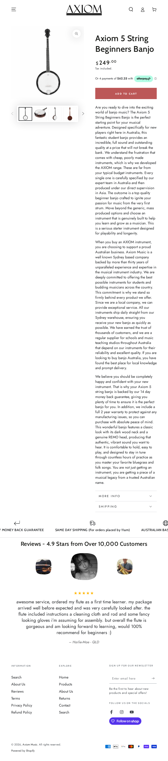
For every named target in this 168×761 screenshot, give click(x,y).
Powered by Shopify (23, 751)
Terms (15, 698)
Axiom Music (30, 744)
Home (63, 677)
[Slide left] (12, 114)
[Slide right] (83, 114)
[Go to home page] (84, 9)
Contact (64, 705)
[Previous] (15, 566)
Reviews (17, 691)
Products (65, 684)
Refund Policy (21, 712)
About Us (18, 684)
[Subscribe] (154, 678)
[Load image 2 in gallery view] (40, 114)
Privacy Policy (21, 705)
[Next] (152, 566)
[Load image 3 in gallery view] (55, 114)
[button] (131, 9)
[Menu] (14, 9)
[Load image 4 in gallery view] (70, 114)
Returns (64, 698)
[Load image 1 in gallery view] (25, 114)
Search (16, 677)
